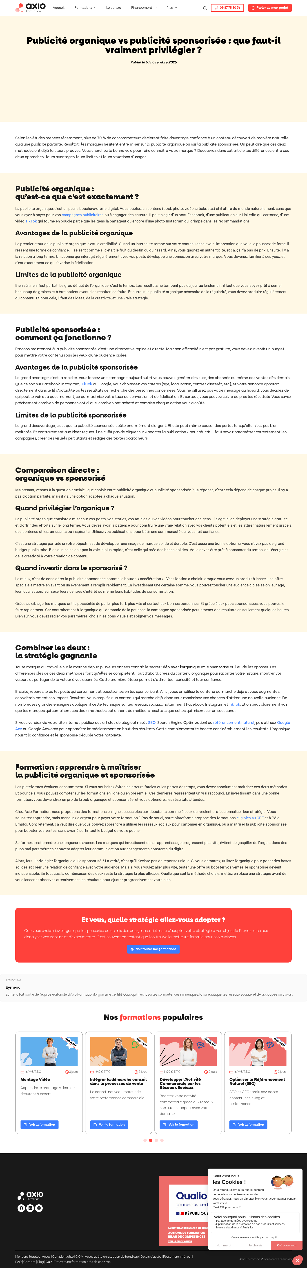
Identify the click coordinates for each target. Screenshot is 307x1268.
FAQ (18, 1262)
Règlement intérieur (177, 1257)
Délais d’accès (151, 1257)
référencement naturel (233, 723)
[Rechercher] (205, 8)
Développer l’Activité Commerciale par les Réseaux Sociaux (180, 1084)
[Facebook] (21, 1208)
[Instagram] (39, 1208)
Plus (170, 7)
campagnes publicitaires (83, 215)
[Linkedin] (30, 1208)
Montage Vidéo (35, 1080)
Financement (141, 7)
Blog (40, 1262)
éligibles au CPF (250, 818)
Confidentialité (63, 1257)
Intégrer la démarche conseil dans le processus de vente (118, 1082)
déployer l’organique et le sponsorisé (196, 667)
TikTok (31, 221)
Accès (46, 1257)
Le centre (113, 7)
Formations (83, 7)
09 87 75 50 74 (230, 7)
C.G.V (79, 1257)
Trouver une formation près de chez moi (82, 1262)
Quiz (49, 1262)
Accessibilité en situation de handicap (111, 1257)
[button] (145, 1140)
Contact (29, 1262)
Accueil (59, 7)
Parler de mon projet (272, 7)
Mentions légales (27, 1257)
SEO (152, 723)
